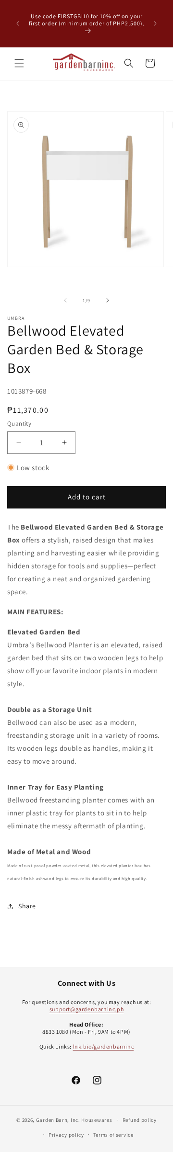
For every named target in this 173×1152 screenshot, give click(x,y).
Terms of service (113, 1134)
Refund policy (140, 1120)
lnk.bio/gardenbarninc (103, 1046)
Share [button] (27, 906)
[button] (19, 63)
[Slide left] (65, 300)
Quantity (19, 423)
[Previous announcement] (17, 23)
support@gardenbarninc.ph (86, 1009)
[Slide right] (107, 300)
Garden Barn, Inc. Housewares (74, 1120)
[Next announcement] (155, 23)
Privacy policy (66, 1134)
